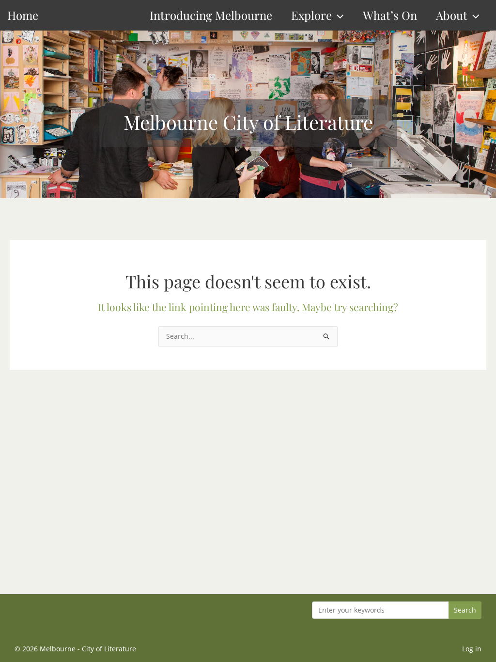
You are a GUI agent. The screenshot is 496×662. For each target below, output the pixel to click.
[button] (337, 15)
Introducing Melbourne (211, 15)
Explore (311, 15)
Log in (471, 648)
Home (22, 15)
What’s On (390, 15)
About (451, 15)
